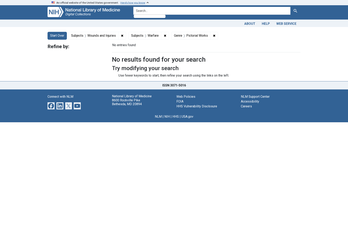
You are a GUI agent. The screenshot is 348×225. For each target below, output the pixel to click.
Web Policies (185, 97)
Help (266, 24)
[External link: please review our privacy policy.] (51, 106)
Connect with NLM (60, 97)
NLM (158, 116)
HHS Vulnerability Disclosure (196, 106)
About (249, 24)
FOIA (179, 101)
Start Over (57, 35)
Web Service (286, 24)
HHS (175, 116)
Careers (246, 106)
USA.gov (187, 116)
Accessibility (250, 101)
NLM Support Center (255, 97)
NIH (167, 116)
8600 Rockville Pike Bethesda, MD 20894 (127, 102)
